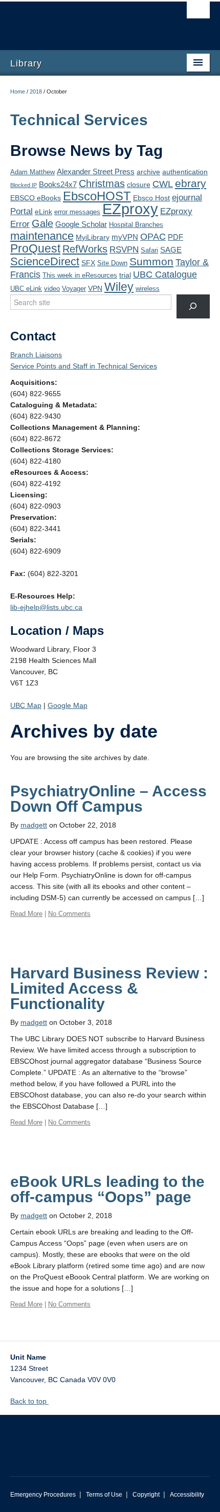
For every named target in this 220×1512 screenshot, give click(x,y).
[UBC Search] (198, 13)
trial (125, 275)
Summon (151, 262)
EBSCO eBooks (35, 198)
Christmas (102, 183)
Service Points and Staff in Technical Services (83, 366)
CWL (162, 184)
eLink (43, 212)
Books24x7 (58, 184)
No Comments (69, 914)
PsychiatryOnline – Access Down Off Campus (108, 799)
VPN (95, 288)
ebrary (190, 183)
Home (17, 91)
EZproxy (130, 208)
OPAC (153, 237)
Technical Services (79, 119)
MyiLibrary (92, 237)
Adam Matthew (32, 172)
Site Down (112, 263)
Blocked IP (23, 185)
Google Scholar (81, 224)
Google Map (67, 705)
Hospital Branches (136, 224)
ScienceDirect (44, 261)
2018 (36, 91)
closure (138, 184)
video (52, 288)
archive (148, 172)
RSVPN (124, 250)
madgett (33, 825)
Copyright (146, 1494)
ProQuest (35, 248)
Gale (42, 223)
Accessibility (187, 1494)
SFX (88, 263)
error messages (77, 212)
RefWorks (84, 249)
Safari (149, 250)
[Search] (193, 306)
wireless (148, 288)
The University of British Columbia (80, 21)
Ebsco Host (151, 198)
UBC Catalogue (165, 274)
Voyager (74, 288)
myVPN (125, 237)
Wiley (119, 286)
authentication (185, 172)
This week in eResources (79, 275)
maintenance (42, 236)
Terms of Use (104, 1494)
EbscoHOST (97, 196)
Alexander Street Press (96, 171)
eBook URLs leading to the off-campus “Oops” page (107, 1189)
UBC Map (25, 705)
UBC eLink (26, 288)
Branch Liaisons (36, 355)
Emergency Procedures (43, 1494)
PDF (175, 237)
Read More (26, 914)
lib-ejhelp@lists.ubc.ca (46, 607)
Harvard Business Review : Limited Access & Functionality (109, 988)
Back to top (29, 1401)
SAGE (171, 249)
